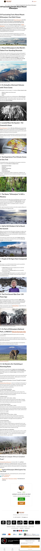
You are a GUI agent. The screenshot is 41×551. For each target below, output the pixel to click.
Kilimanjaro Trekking (13, 478)
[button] (39, 540)
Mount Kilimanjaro (17, 19)
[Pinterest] (21, 530)
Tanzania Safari (5, 478)
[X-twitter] (17, 530)
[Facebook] (16, 530)
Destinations (27, 528)
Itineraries (21, 528)
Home (6, 5)
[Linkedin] (23, 530)
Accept (30, 546)
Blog (9, 5)
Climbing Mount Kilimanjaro (5, 383)
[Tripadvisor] (25, 530)
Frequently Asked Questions (21, 526)
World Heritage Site (19, 332)
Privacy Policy (31, 526)
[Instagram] (14, 530)
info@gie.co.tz (7, 475)
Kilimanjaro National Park (4, 361)
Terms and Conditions (11, 526)
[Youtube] (19, 530)
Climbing (13, 5)
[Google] (27, 530)
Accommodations (14, 528)
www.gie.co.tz (6, 476)
